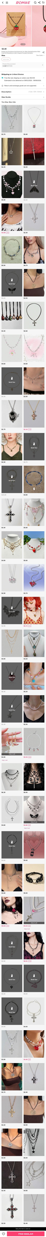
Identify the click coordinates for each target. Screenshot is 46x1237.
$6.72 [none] (25, 626)
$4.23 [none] (25, 926)
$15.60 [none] (3, 495)
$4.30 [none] (3, 462)
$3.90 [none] (3, 961)
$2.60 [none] (25, 200)
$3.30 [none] (3, 527)
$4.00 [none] (3, 659)
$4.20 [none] (3, 298)
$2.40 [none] (3, 724)
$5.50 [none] (3, 265)
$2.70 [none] (3, 429)
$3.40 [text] (4, 49)
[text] (23, 26)
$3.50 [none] (25, 298)
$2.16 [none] (25, 429)
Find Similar (25, 1234)
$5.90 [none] (3, 200)
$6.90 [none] (25, 792)
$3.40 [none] (25, 134)
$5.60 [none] (25, 860)
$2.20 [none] (3, 167)
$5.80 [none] (25, 527)
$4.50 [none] (25, 1026)
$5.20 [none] (25, 691)
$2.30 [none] (25, 232)
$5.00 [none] (25, 893)
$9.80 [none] (25, 994)
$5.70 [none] (25, 462)
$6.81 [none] (25, 961)
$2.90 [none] (3, 593)
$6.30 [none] (3, 792)
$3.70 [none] (3, 134)
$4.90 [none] (3, 560)
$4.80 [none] (25, 495)
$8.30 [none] (3, 691)
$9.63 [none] (3, 926)
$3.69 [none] (3, 232)
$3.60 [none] (3, 860)
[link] (35, 2)
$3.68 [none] (25, 825)
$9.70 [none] (25, 265)
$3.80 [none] (3, 893)
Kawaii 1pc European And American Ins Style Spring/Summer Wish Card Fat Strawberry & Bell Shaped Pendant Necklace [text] (20, 52)
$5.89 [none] (25, 1059)
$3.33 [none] (25, 757)
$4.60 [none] (3, 364)
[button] (2, 2)
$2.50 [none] (25, 724)
